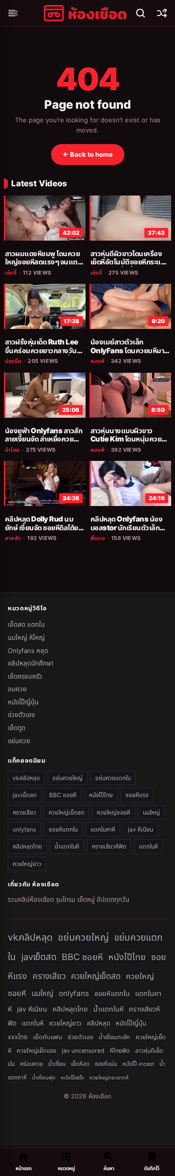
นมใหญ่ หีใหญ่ (26, 637)
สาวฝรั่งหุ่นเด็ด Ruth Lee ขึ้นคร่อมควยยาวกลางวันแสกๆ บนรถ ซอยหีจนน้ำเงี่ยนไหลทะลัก (41, 355)
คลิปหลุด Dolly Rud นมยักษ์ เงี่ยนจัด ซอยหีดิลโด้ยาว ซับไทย (45, 527)
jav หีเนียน (140, 829)
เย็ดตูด (16, 728)
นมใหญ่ (151, 812)
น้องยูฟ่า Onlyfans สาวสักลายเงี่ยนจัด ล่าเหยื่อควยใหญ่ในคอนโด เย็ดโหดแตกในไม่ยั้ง (43, 443)
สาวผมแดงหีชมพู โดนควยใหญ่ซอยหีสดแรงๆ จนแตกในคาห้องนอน (43, 262)
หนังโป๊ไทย (101, 795)
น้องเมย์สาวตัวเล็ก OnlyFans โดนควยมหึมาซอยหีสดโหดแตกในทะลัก (127, 350)
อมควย (17, 689)
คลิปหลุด (98, 1023)
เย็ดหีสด (80, 1064)
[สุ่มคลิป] (162, 13)
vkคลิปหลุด (26, 778)
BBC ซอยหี (62, 795)
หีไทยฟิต (120, 1050)
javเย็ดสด (24, 795)
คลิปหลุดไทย (27, 846)
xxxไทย (18, 1037)
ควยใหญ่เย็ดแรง (36, 1050)
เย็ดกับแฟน (47, 1037)
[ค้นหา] (140, 13)
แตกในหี (148, 846)
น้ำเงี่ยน (57, 1063)
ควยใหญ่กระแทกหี (108, 1077)
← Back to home (88, 154)
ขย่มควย (19, 741)
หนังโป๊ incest (138, 1064)
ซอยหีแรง (136, 795)
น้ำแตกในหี (66, 846)
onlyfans (24, 829)
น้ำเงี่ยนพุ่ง (43, 1077)
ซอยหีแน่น (106, 1064)
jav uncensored (83, 1050)
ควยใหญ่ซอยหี (113, 812)
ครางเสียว (24, 812)
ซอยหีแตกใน (63, 829)
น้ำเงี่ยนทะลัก (114, 1037)
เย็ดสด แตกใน (26, 624)
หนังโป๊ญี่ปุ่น (23, 702)
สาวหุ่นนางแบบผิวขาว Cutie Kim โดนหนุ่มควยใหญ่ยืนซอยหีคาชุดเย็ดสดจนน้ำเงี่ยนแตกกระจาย (126, 443)
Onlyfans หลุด (28, 650)
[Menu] (13, 13)
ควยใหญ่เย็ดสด (66, 812)
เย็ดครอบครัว (25, 676)
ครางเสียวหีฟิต (109, 846)
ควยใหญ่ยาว (27, 863)
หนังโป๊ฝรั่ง (72, 1077)
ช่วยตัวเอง (21, 715)
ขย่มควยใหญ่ (67, 778)
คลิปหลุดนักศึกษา (30, 663)
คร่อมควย (31, 1063)
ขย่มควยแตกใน (113, 778)
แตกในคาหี (102, 829)
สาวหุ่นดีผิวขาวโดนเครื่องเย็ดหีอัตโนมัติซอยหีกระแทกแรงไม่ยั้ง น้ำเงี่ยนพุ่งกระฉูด (130, 262)
